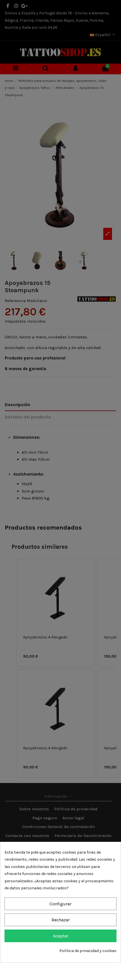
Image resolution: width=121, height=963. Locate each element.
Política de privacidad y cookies (87, 950)
